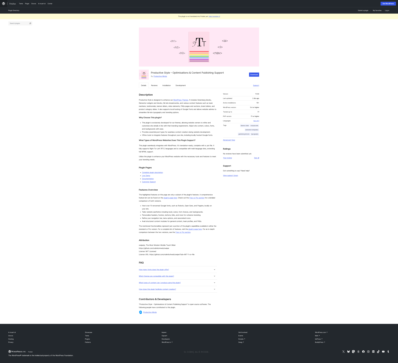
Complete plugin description (152, 172)
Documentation (148, 179)
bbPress (319, 339)
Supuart (164, 336)
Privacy (10, 342)
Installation (166, 85)
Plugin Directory (13, 10)
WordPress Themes (180, 100)
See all (256, 158)
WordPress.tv (167, 342)
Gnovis (10, 336)
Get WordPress (388, 3)
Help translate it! (214, 16)
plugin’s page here (170, 198)
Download (254, 74)
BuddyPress (320, 342)
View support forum (230, 175)
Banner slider (245, 125)
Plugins (87, 339)
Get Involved (242, 332)
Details (143, 85)
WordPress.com (321, 332)
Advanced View (229, 140)
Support (256, 85)
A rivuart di (12, 332)
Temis (87, 336)
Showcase (88, 332)
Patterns (88, 342)
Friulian (30, 352)
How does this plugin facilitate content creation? (157, 289)
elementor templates (251, 130)
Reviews (154, 85)
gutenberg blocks (243, 134)
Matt (317, 336)
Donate (241, 339)
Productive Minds (160, 76)
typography (254, 134)
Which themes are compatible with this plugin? (156, 276)
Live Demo (146, 176)
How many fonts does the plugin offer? (154, 270)
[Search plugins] (30, 23)
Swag (241, 342)
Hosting (11, 339)
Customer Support (149, 182)
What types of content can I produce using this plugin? (160, 283)
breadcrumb (254, 125)
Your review (227, 158)
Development (181, 85)
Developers (166, 339)
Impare (164, 332)
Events (240, 336)
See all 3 (256, 121)
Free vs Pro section (196, 198)
